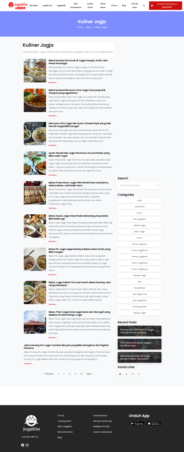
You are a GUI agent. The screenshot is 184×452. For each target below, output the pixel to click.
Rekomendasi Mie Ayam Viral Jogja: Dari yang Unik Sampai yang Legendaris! (77, 91)
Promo (140, 238)
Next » (89, 373)
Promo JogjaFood (139, 250)
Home (80, 27)
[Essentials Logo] (31, 423)
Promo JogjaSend (140, 263)
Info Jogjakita (139, 219)
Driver (139, 213)
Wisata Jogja (140, 313)
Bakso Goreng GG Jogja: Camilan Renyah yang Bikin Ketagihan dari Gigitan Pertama (66, 347)
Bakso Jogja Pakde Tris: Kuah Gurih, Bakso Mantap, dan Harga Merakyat (80, 284)
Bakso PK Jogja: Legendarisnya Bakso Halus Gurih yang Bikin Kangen (80, 251)
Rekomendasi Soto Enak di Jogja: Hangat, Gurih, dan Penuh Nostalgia (78, 62)
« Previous (48, 373)
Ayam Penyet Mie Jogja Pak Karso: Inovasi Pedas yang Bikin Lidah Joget (79, 154)
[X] (126, 374)
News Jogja (139, 231)
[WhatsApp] (138, 374)
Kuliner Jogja (139, 225)
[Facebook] (120, 374)
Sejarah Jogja (139, 275)
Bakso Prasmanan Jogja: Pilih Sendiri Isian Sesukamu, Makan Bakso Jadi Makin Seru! (79, 184)
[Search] (158, 185)
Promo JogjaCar (139, 244)
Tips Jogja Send (139, 300)
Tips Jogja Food (139, 294)
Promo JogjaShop (139, 269)
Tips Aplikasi (139, 288)
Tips (139, 281)
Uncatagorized (139, 306)
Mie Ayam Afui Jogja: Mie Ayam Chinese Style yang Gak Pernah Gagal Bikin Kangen (80, 125)
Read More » (53, 83)
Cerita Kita (139, 206)
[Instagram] (132, 374)
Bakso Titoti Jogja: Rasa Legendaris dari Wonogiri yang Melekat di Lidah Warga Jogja (79, 313)
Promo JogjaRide (139, 256)
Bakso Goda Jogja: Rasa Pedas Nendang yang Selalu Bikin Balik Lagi (78, 217)
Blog (88, 27)
